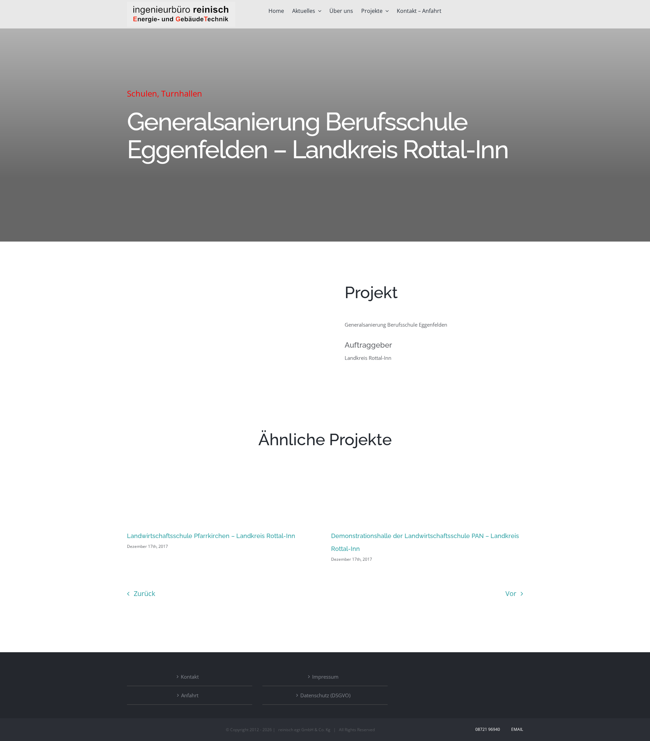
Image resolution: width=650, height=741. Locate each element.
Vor (510, 593)
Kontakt (190, 676)
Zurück (144, 593)
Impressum (325, 676)
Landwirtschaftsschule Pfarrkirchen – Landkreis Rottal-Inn (211, 535)
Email (516, 729)
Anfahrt (189, 695)
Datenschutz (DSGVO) (325, 695)
